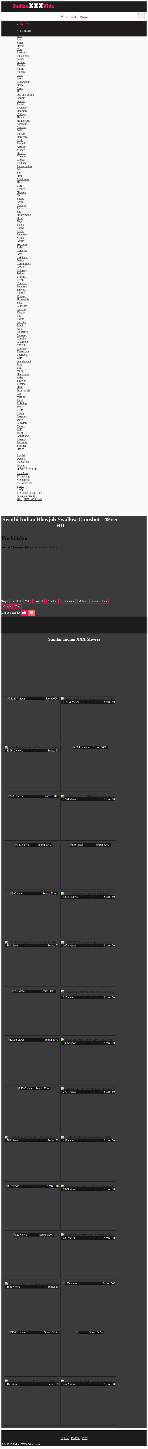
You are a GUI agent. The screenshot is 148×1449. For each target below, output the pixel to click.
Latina (20, 227)
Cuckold (22, 283)
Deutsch (21, 458)
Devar (20, 45)
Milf (19, 429)
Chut (19, 49)
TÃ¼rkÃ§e (23, 476)
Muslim (21, 396)
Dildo (20, 387)
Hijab (20, 182)
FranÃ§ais (23, 461)
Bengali (21, 143)
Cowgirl (21, 266)
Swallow (22, 234)
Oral (19, 175)
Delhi (20, 130)
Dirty (20, 419)
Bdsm (20, 201)
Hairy (20, 84)
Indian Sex (23, 55)
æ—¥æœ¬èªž (24, 483)
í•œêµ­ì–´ (22, 489)
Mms (20, 88)
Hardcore (22, 136)
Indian (94, 601)
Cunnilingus (24, 263)
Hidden (21, 117)
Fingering (22, 331)
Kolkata (21, 162)
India (105, 601)
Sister (20, 42)
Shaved (21, 289)
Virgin (20, 237)
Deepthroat (23, 374)
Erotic (20, 231)
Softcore (21, 309)
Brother (21, 62)
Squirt (20, 198)
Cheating (22, 156)
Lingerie (21, 439)
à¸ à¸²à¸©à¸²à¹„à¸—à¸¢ (29, 492)
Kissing (21, 312)
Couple (21, 97)
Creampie (22, 341)
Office (20, 448)
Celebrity (22, 250)
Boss (19, 185)
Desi (18, 606)
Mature (21, 426)
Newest (24, 23)
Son (19, 172)
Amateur (22, 123)
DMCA (75, 1438)
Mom (20, 78)
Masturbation (24, 166)
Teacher (21, 65)
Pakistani (22, 52)
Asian (20, 377)
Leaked (21, 188)
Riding (21, 413)
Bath (19, 367)
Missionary (23, 179)
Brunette (22, 107)
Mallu (20, 370)
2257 (85, 1438)
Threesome (23, 351)
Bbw (19, 364)
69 (18, 195)
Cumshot (22, 305)
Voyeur (21, 344)
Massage (22, 335)
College (21, 114)
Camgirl (21, 205)
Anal (19, 328)
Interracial (22, 354)
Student (21, 71)
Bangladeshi (24, 361)
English (21, 455)
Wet (19, 406)
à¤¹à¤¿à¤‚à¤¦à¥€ (26, 496)
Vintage (21, 296)
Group (20, 240)
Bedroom (22, 442)
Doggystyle (23, 390)
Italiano (21, 465)
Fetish (20, 279)
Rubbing (22, 403)
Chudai (21, 159)
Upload (65, 1438)
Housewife (23, 299)
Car (19, 393)
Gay (19, 253)
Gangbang (23, 435)
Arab (20, 140)
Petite (20, 409)
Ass (19, 39)
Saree (20, 75)
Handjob (22, 110)
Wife (19, 357)
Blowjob (22, 422)
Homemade (23, 120)
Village (21, 149)
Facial (20, 104)
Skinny (21, 292)
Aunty (20, 58)
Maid (20, 432)
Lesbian (21, 348)
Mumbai (21, 127)
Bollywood (23, 81)
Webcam (22, 244)
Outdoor (21, 153)
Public (20, 68)
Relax (20, 247)
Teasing (21, 383)
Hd (18, 91)
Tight (20, 400)
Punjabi (21, 133)
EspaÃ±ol (22, 473)
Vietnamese (23, 479)
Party (20, 208)
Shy (19, 211)
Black (20, 325)
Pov (19, 315)
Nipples (21, 192)
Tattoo (20, 224)
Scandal (21, 445)
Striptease (22, 257)
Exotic (20, 318)
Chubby (21, 338)
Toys (19, 221)
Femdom (22, 286)
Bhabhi (21, 101)
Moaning (22, 416)
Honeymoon (24, 214)
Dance (20, 260)
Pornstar (21, 322)
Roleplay (22, 270)
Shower (21, 380)
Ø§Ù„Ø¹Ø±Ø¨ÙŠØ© (29, 499)
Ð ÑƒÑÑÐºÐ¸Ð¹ (27, 468)
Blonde (21, 276)
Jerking (21, 273)
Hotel (20, 218)
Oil (18, 169)
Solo (19, 302)
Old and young (25, 94)
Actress (21, 146)
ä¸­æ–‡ (20, 486)
